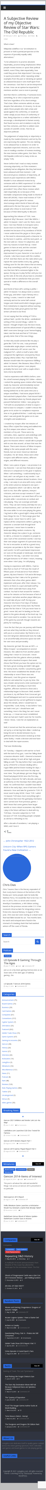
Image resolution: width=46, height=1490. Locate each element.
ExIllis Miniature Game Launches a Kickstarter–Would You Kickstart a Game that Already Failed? (22, 1206)
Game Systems (8, 1037)
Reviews (5, 1084)
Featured (5, 1029)
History (4, 1048)
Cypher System (7, 1022)
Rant (4, 1080)
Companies (6, 1015)
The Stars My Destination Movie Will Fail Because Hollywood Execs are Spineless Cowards (20, 1386)
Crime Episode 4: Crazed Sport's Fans (19, 1351)
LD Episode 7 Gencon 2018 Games (17, 984)
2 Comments (22, 1320)
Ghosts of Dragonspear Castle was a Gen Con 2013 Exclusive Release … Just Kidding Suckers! (22, 1276)
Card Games (6, 1011)
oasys (6, 39)
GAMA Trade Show (9, 1033)
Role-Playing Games (9, 1088)
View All (38, 1164)
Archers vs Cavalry (12, 1325)
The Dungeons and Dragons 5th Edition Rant (22, 1424)
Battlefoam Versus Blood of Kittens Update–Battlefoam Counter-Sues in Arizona (21, 1217)
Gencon (5, 1044)
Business (5, 1007)
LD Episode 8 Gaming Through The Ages (22, 961)
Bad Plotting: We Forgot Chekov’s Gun (19, 1376)
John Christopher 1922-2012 (18, 840)
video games (7, 1102)
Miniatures (6, 1066)
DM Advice (6, 1026)
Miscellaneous (7, 1069)
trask (19, 966)
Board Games (7, 1004)
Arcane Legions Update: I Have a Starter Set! (22, 1317)
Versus (4, 1099)
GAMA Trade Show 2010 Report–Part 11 (20, 1343)
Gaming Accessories (9, 1040)
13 (20, 1410)
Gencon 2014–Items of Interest (23, 1176)
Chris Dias (23, 36)
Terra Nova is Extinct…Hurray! (16, 1416)
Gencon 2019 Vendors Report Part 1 (17, 1141)
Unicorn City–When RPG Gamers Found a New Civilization (19, 848)
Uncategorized (7, 1095)
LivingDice (6, 1062)
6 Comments (27, 1338)
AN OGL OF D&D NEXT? (14, 1286)
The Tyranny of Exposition (15, 1397)
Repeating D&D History (19, 1256)
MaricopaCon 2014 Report (14, 1197)
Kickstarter (6, 1059)
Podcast (7, 956)
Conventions (7, 1018)
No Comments (21, 1125)
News (4, 1073)
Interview (5, 1055)
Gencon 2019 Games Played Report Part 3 (20, 1149)
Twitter (4, 1091)
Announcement (8, 1000)
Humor (4, 1051)
